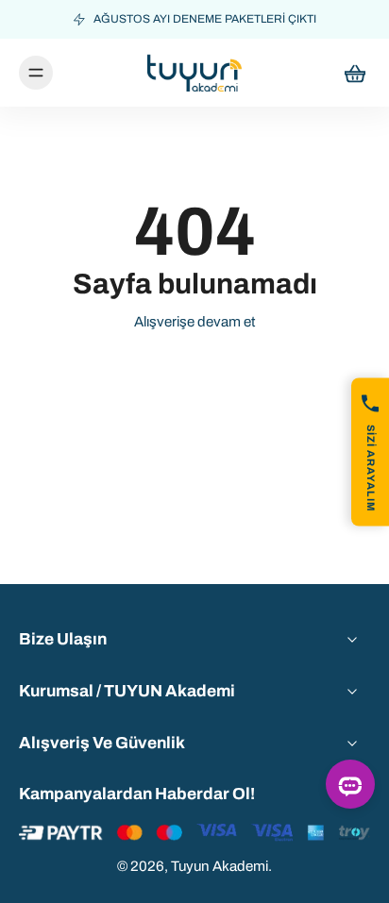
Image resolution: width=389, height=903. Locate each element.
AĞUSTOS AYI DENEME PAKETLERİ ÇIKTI (204, 18)
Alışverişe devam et (194, 321)
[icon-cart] (349, 73)
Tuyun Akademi (219, 866)
